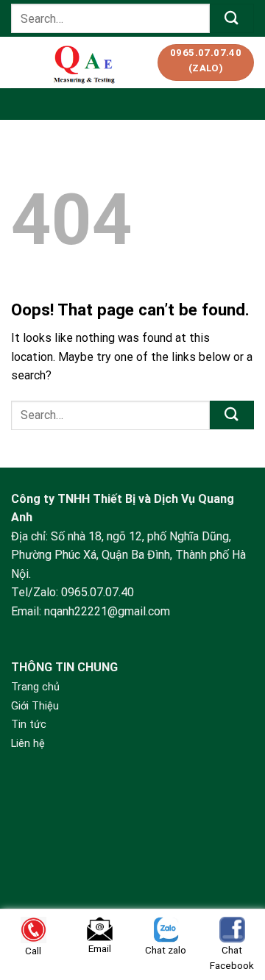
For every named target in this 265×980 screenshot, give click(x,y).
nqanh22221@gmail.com (107, 611)
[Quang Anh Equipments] (85, 62)
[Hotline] (233, 871)
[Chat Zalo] (233, 908)
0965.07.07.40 (97, 592)
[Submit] (232, 18)
